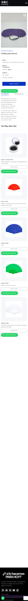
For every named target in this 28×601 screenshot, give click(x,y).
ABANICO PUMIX (5, 283)
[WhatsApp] (3, 598)
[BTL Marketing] (4, 3)
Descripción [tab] (5, 94)
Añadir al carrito (14, 83)
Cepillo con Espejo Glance (7, 159)
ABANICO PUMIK (5, 243)
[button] (25, 15)
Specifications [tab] (18, 94)
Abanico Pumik (4, 201)
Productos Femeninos (7, 51)
